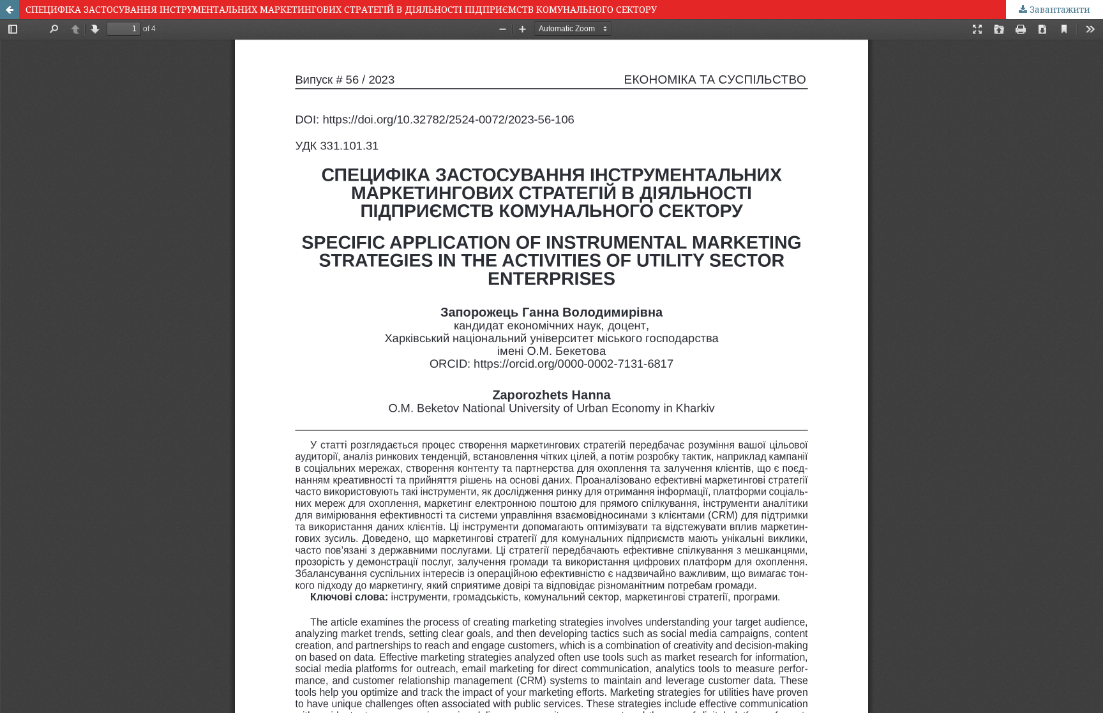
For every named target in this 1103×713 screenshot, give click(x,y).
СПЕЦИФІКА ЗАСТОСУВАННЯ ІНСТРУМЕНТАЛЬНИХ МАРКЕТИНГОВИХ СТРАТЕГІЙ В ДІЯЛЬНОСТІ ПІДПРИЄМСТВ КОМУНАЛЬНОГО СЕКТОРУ (341, 9)
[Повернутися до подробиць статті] (9, 9)
